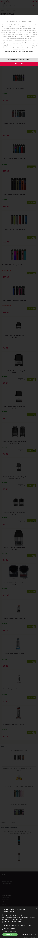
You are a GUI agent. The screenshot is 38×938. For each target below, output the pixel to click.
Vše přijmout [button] (10, 934)
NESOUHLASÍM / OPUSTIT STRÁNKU (19, 60)
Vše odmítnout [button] (27, 934)
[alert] (19, 922)
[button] (19, 931)
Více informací (19, 919)
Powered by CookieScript (30, 937)
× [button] (36, 908)
